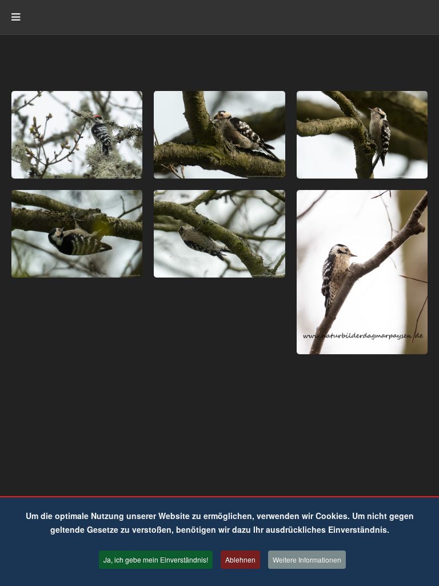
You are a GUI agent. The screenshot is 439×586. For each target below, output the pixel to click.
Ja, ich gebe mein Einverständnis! (155, 559)
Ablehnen (240, 559)
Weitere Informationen (307, 559)
